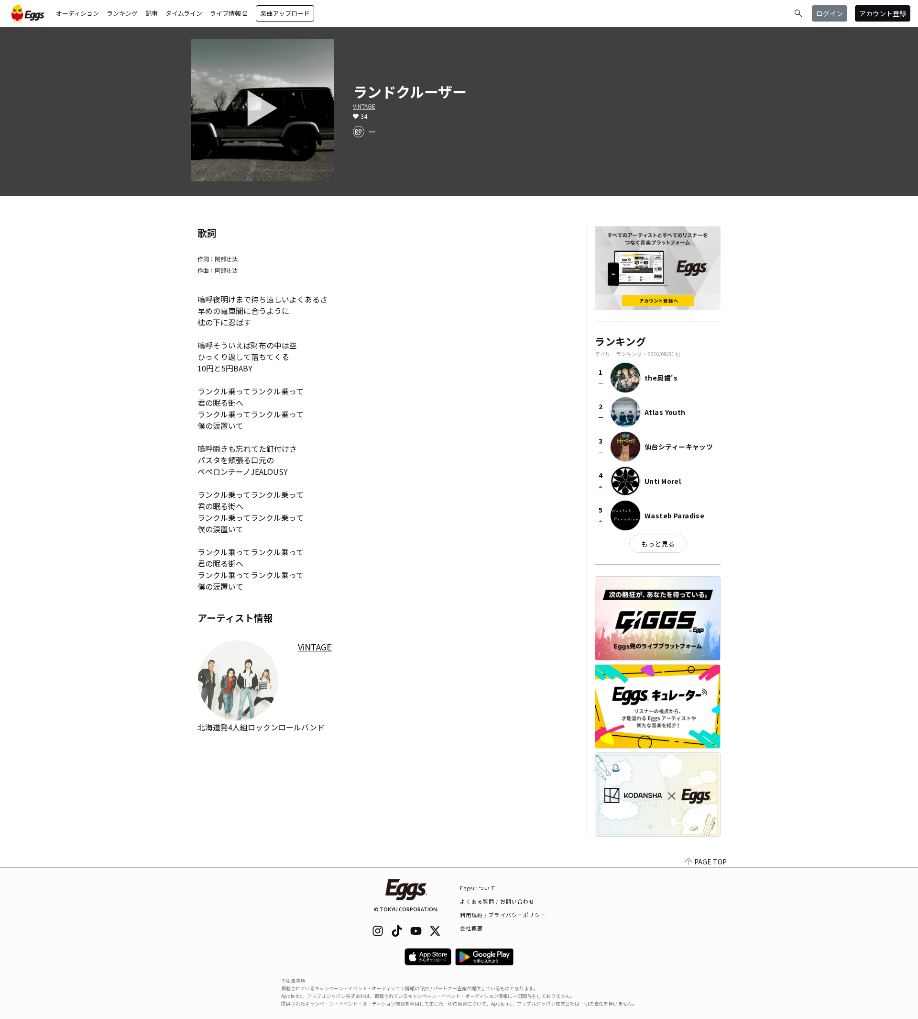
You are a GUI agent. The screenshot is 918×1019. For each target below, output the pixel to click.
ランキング (122, 13)
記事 (151, 13)
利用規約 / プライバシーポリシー (503, 914)
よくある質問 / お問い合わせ (497, 901)
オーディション (77, 13)
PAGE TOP (710, 861)
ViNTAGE (364, 106)
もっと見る (658, 544)
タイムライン (183, 13)
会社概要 (471, 928)
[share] (358, 131)
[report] (372, 131)
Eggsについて (478, 888)
